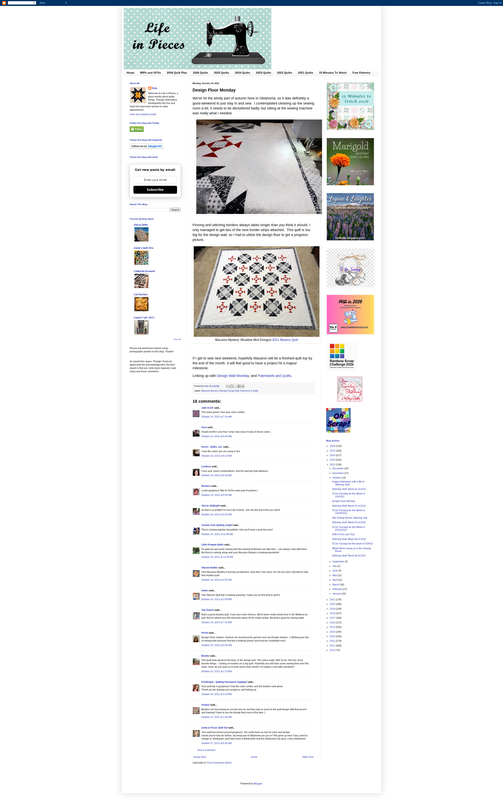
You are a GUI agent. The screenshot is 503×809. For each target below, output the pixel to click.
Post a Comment (206, 750)
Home (130, 72)
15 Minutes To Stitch (333, 72)
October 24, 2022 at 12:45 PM (217, 557)
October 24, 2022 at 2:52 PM (216, 580)
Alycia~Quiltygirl (210, 505)
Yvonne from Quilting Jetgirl (216, 525)
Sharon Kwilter (209, 567)
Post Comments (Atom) (219, 762)
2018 (333, 613)
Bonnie (205, 655)
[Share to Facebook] (239, 386)
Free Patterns (361, 72)
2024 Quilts (242, 72)
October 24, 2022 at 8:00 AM (216, 436)
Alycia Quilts (141, 224)
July (334, 566)
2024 (333, 455)
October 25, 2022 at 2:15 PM (216, 671)
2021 (333, 599)
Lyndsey (206, 466)
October (336, 477)
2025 (333, 450)
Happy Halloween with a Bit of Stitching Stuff (348, 483)
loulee (204, 590)
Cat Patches (141, 294)
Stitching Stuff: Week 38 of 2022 (349, 555)
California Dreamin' (144, 271)
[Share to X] (235, 386)
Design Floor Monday (343, 501)
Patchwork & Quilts (249, 391)
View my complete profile (143, 114)
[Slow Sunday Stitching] (350, 400)
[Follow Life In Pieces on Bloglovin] (147, 148)
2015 (333, 627)
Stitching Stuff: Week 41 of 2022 (349, 505)
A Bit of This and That (343, 534)
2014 (333, 631)
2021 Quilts (305, 72)
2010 (333, 650)
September (338, 561)
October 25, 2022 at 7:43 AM (216, 622)
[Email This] (228, 386)
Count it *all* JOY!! (144, 317)
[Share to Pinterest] (243, 386)
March (336, 584)
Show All (177, 339)
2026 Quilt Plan (177, 72)
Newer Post (200, 757)
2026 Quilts (200, 72)
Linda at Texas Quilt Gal (214, 727)
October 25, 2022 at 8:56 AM (216, 645)
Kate (154, 88)
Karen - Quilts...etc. (212, 446)
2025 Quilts (221, 72)
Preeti (204, 632)
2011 (333, 645)
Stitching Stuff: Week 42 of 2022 (349, 489)
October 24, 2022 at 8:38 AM (216, 475)
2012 (333, 641)
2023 (333, 459)
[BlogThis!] (232, 386)
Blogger (258, 783)
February (337, 589)
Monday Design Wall (229, 391)
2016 (333, 622)
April (335, 580)
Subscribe (155, 190)
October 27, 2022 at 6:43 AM (216, 743)
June (335, 570)
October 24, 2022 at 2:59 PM (216, 599)
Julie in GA (207, 407)
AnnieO (205, 704)
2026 (333, 446)
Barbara (206, 486)
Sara (204, 427)
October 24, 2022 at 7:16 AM (216, 416)
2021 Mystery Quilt (285, 340)
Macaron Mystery (210, 391)
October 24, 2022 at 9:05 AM (216, 495)
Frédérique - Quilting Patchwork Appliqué (224, 682)
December (338, 468)
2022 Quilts (284, 72)
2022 (333, 464)
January (337, 593)
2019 (333, 608)
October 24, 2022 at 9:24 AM (216, 514)
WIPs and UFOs (150, 72)
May (335, 575)
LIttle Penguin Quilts (212, 544)
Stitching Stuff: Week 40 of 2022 (349, 522)
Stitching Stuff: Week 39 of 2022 (349, 539)
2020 (333, 604)
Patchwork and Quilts (274, 376)
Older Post (307, 757)
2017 (333, 617)
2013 (333, 636)
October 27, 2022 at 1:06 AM (216, 717)
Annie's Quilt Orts (143, 248)
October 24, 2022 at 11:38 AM (217, 534)
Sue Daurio (207, 610)
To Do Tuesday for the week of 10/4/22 (352, 543)
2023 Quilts (263, 72)
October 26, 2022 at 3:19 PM (216, 694)
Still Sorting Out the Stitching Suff (349, 518)
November (338, 473)
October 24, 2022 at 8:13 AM (216, 455)
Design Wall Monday (233, 376)
